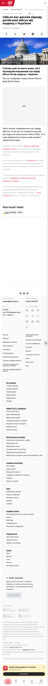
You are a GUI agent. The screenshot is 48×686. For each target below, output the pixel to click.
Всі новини (11, 383)
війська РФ (31, 160)
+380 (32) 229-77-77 (15, 647)
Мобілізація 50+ (12, 443)
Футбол (9, 556)
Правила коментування (34, 340)
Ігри (27, 366)
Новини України (16, 9)
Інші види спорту (12, 566)
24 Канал (6, 9)
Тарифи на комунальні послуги (17, 475)
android (9, 610)
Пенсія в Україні (12, 481)
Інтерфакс (15, 28)
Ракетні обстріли (12, 412)
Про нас (5, 335)
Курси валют (11, 469)
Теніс (8, 559)
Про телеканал (8, 346)
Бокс (8, 553)
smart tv (9, 616)
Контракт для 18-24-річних (16, 449)
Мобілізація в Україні (15, 437)
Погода (9, 401)
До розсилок (14, 595)
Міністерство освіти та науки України (20, 514)
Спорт (8, 550)
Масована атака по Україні (16, 424)
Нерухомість (11, 534)
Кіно (8, 489)
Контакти (29, 347)
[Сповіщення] (45, 3)
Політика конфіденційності (12, 360)
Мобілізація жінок (13, 446)
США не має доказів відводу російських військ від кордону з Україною (34, 9)
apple (24, 610)
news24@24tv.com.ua (10, 301)
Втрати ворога (11, 430)
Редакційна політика (10, 342)
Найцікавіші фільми (13, 492)
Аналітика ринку (12, 537)
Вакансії (28, 351)
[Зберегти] (41, 34)
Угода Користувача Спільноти (32, 335)
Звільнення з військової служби (18, 440)
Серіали (9, 504)
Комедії (9, 501)
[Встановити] (24, 671)
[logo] (10, 3)
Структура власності (33, 354)
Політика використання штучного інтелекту (11, 365)
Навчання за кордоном (14, 526)
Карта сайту (30, 362)
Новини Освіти (12, 511)
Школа (8, 517)
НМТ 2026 (9, 520)
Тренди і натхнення (13, 543)
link (27, 310)
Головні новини (12, 386)
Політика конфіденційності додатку (12, 370)
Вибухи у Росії (11, 427)
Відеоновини (11, 395)
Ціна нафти (10, 466)
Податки (9, 478)
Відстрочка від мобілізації (16, 452)
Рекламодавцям (8, 353)
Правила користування (11, 357)
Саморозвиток (11, 523)
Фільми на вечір (12, 498)
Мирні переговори (13, 418)
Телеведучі (6, 349)
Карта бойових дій (13, 415)
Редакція (6, 338)
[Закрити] (43, 667)
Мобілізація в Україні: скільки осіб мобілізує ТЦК (24, 455)
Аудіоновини (11, 398)
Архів (27, 358)
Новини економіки (14, 463)
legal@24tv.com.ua (28, 650)
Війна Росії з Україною (16, 409)
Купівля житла (11, 540)
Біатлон (9, 563)
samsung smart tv (24, 616)
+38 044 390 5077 (32, 301)
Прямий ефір (11, 392)
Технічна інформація (33, 343)
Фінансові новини (13, 472)
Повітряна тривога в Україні (16, 421)
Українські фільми (13, 495)
